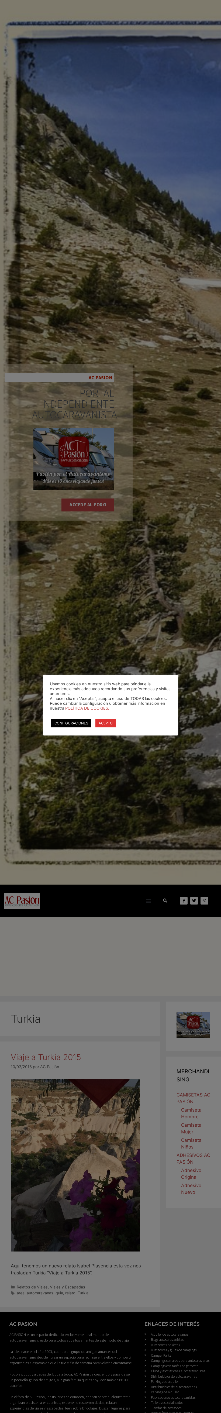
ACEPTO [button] (106, 723)
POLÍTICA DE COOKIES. (87, 708)
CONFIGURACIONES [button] (71, 723)
